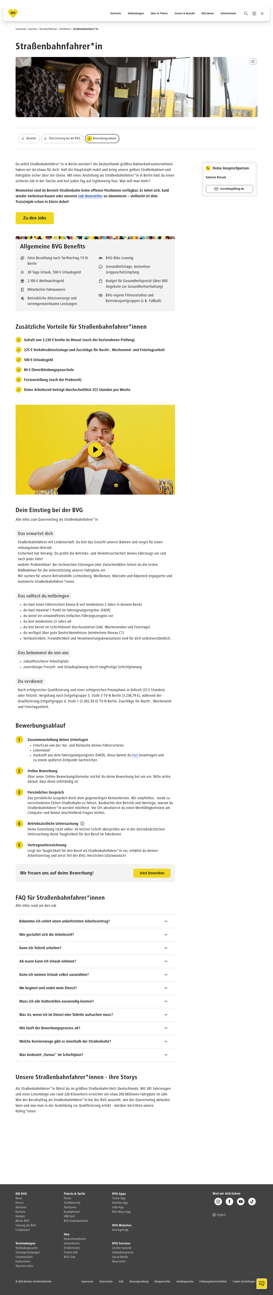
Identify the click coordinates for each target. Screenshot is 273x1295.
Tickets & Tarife (74, 1194)
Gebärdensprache (123, 1252)
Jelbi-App (118, 1207)
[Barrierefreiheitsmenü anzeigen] (254, 14)
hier (135, 755)
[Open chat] (261, 1283)
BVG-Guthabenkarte (76, 1221)
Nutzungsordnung (138, 1281)
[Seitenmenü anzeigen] (262, 14)
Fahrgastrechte (162, 1281)
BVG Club (69, 1257)
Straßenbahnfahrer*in (85, 29)
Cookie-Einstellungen (244, 1281)
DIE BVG (21, 1194)
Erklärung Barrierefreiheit (213, 1281)
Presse (20, 1203)
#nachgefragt (120, 1230)
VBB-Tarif (69, 1216)
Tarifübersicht (72, 1203)
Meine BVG (22, 1221)
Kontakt (20, 1216)
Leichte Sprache (122, 1248)
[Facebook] (229, 1201)
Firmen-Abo (71, 1252)
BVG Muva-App (121, 1212)
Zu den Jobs (34, 218)
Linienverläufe (24, 1257)
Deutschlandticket (75, 1239)
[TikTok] (252, 1201)
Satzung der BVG (26, 1225)
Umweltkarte (72, 1243)
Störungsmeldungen (28, 1252)
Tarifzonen (70, 1207)
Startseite (21, 29)
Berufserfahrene (48, 29)
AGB (121, 1281)
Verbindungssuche (27, 1248)
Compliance (23, 1230)
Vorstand (21, 1207)
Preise (67, 1198)
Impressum (87, 1281)
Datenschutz (106, 1281)
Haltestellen (23, 1261)
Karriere (33, 29)
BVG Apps (119, 1194)
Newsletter (119, 1261)
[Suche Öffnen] (246, 14)
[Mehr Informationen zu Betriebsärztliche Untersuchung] (82, 824)
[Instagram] (218, 1201)
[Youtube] (240, 1201)
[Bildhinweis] (253, 61)
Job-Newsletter (90, 196)
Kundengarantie (185, 1281)
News (19, 1198)
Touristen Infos (24, 1266)
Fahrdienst (65, 29)
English (221, 1215)
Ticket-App (118, 1198)
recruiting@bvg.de (232, 189)
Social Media (120, 1257)
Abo (67, 1234)
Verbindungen (25, 1243)
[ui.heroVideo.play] (95, 449)
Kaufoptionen (72, 1212)
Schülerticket (72, 1248)
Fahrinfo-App (120, 1203)
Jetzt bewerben (152, 873)
